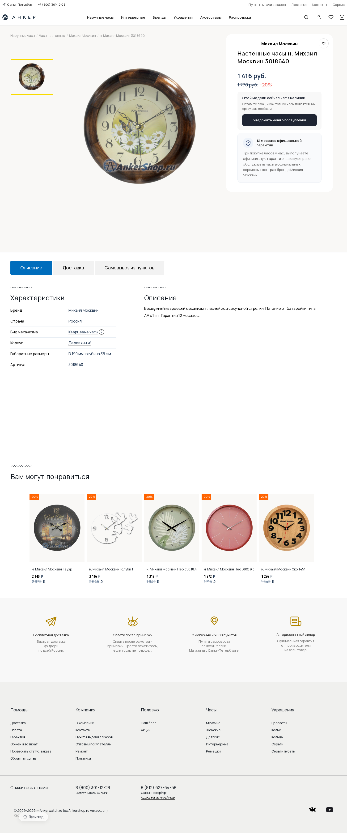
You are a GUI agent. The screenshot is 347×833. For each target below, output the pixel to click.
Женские (213, 730)
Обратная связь (23, 758)
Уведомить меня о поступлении (279, 120)
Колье (276, 730)
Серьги (277, 744)
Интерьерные (133, 17)
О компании (85, 723)
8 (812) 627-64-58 (158, 787)
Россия (75, 321)
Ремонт (82, 751)
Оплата (16, 730)
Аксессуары (210, 17)
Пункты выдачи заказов (267, 4)
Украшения (183, 17)
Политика (83, 758)
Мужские (213, 723)
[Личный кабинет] (318, 17)
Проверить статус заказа (30, 751)
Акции (145, 730)
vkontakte (312, 808)
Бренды (159, 17)
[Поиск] (306, 17)
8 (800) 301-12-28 (93, 787)
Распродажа (240, 17)
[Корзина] (342, 17)
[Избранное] (331, 17)
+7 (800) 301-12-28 (51, 4)
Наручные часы (100, 17)
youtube (329, 808)
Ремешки (213, 751)
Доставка (299, 4)
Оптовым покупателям (93, 744)
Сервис (339, 4)
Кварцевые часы (83, 332)
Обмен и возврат (24, 744)
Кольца (277, 737)
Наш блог (148, 723)
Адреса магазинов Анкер (158, 797)
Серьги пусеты (283, 751)
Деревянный (79, 342)
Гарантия (17, 737)
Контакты (319, 4)
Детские (213, 737)
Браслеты (279, 723)
